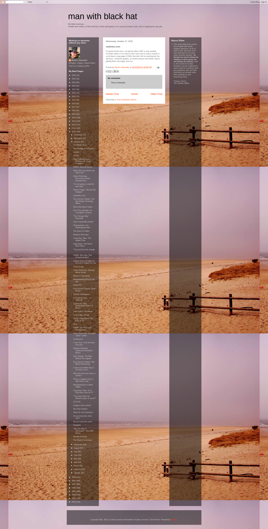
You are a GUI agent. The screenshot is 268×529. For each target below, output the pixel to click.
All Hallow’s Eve (79, 145)
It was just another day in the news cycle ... (83, 369)
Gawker (76, 152)
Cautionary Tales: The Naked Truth (82, 239)
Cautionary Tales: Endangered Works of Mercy (83, 306)
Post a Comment (118, 83)
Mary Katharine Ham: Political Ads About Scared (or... (82, 161)
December (78, 135)
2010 (74, 132)
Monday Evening (80, 437)
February (78, 469)
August (77, 448)
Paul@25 (77, 425)
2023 (74, 86)
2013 (74, 121)
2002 (74, 502)
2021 (74, 93)
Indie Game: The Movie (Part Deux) (82, 245)
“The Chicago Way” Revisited (81, 217)
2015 (74, 114)
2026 (74, 75)
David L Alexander (79, 60)
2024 (74, 82)
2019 (74, 100)
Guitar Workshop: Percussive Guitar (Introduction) (81, 178)
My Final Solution (80, 409)
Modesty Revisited (80, 235)
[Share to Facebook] (115, 71)
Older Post (156, 94)
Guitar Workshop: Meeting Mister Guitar (83, 271)
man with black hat (102, 16)
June (76, 455)
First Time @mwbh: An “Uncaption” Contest (82, 211)
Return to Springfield (81, 276)
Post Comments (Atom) (126, 100)
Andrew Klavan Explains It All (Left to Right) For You (84, 262)
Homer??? (77, 285)
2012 (74, 125)
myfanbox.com (79, 195)
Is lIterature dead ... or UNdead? (82, 299)
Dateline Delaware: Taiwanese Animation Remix (82, 350)
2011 (74, 128)
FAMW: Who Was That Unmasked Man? (82, 256)
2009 (74, 477)
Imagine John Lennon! (82, 405)
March (76, 466)
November (78, 138)
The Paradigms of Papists (83, 149)
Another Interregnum (81, 294)
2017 (74, 107)
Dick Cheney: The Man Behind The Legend (82, 357)
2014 (74, 118)
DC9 (75, 324)
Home (134, 94)
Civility (76, 155)
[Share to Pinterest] (117, 71)
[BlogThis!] (109, 71)
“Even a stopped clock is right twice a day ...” (83, 380)
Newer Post (112, 94)
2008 (74, 481)
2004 (74, 495)
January (77, 473)
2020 (74, 96)
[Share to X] (112, 71)
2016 (74, 110)
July (76, 452)
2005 (74, 491)
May (76, 459)
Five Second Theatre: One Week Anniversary (84, 363)
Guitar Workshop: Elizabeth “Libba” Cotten (84, 334)
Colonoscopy (78, 267)
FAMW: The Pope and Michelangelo (82, 329)
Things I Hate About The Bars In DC (83, 319)
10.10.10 (76, 402)
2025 (74, 79)
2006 (74, 488)
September (78, 444)
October (77, 142)
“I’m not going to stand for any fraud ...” (83, 185)
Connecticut (78, 339)
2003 (74, 498)
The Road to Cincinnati (82, 440)
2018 (74, 104)
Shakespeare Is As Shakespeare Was (81, 226)
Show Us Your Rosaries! (83, 412)
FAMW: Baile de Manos (82, 167)
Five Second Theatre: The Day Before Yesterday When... (83, 201)
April (76, 462)
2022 (74, 89)
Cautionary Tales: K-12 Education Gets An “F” (83, 391)
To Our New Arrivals (81, 315)
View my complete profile (79, 66)
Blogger (174, 520)
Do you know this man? (82, 422)
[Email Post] (157, 67)
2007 (74, 484)
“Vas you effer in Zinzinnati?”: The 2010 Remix (83, 431)
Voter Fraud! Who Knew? (83, 222)
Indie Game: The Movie (82, 311)
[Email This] (107, 71)
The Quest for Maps (81, 231)
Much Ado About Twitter (82, 207)
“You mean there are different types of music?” (84, 397)
